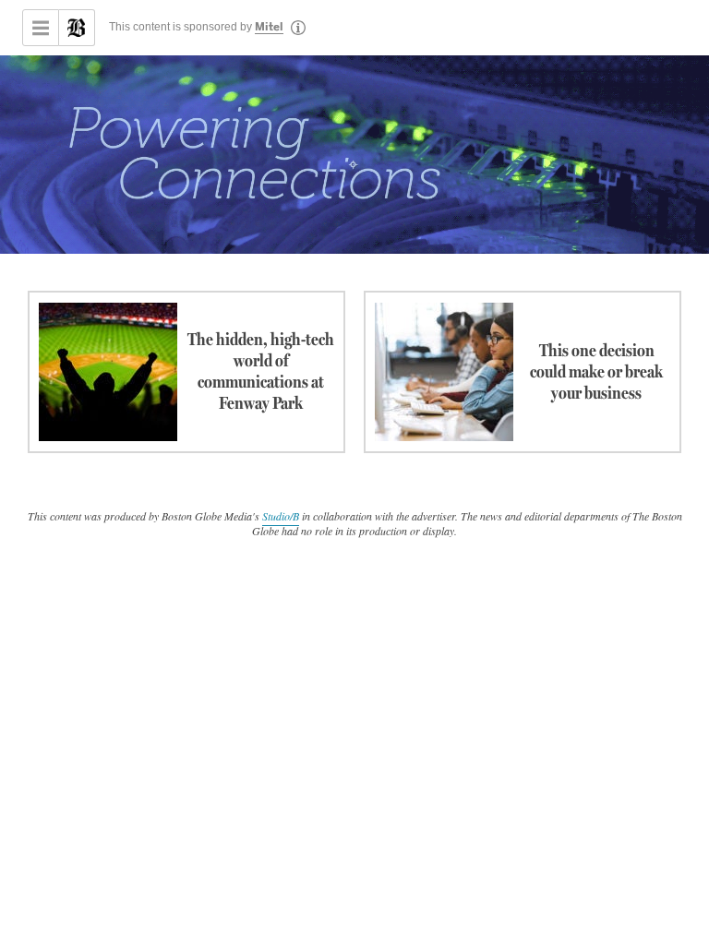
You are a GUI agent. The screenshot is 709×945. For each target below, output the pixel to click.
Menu (40, 27)
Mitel (269, 27)
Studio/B (280, 515)
